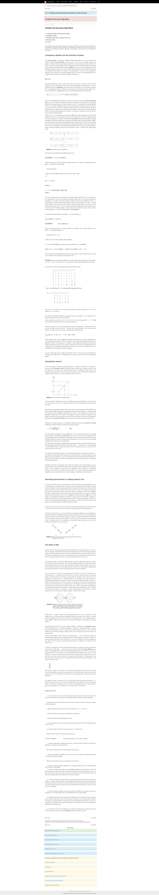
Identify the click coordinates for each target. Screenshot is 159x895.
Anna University (64, 1)
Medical (70, 1)
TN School (86, 1)
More (99, 1)
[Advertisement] (107, 23)
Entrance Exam (93, 1)
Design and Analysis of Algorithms (55, 5)
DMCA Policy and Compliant (86, 891)
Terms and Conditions (77, 891)
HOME (57, 1)
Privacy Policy (70, 891)
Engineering (76, 1)
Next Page (93, 8)
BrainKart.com (51, 1)
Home (45, 5)
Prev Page (48, 8)
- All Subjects (51, 835)
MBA (81, 1)
